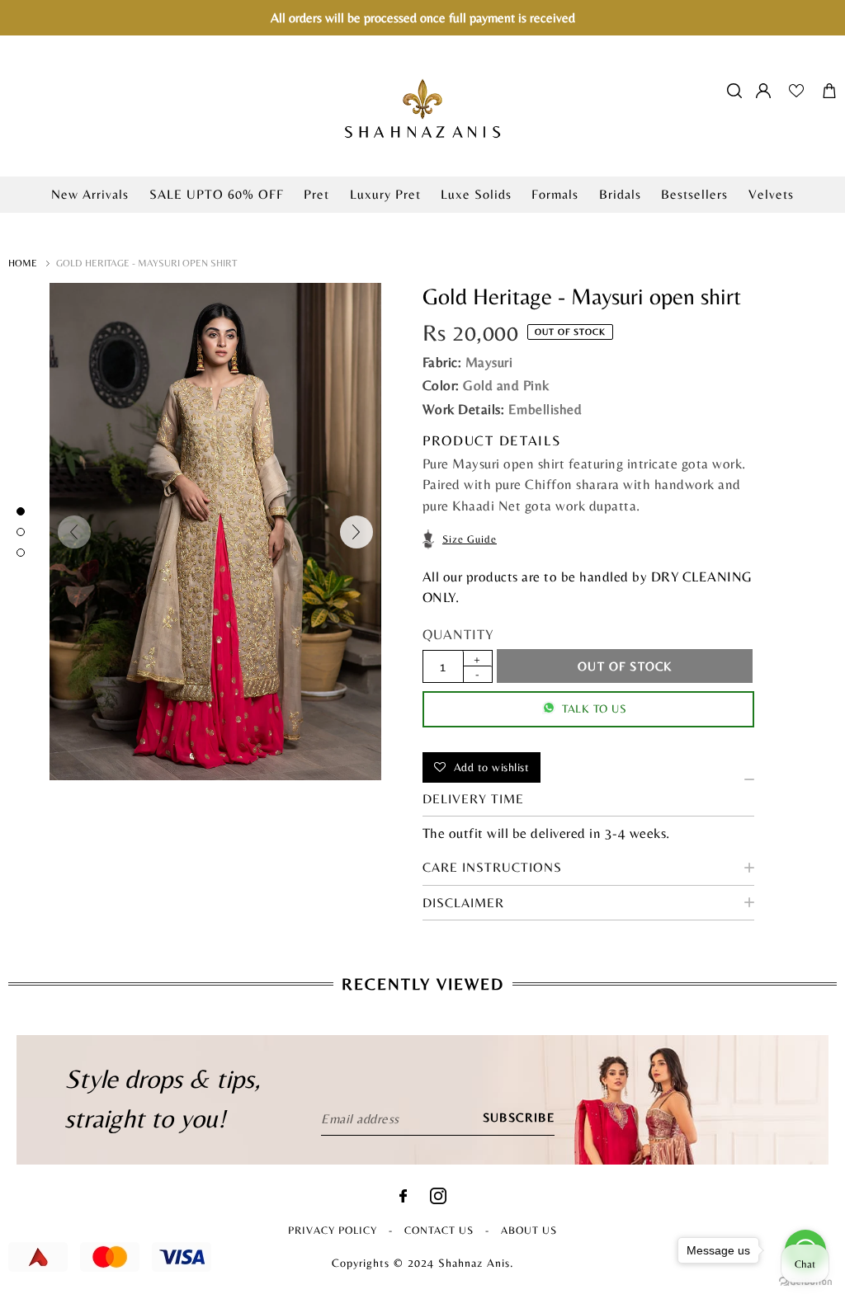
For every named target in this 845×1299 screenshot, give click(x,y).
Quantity (457, 634)
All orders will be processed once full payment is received (423, 18)
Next (356, 531)
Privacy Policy (332, 1230)
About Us (529, 1230)
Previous (74, 531)
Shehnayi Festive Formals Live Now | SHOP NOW (422, 221)
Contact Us (439, 1230)
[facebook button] (403, 1198)
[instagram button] (438, 1200)
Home (22, 263)
